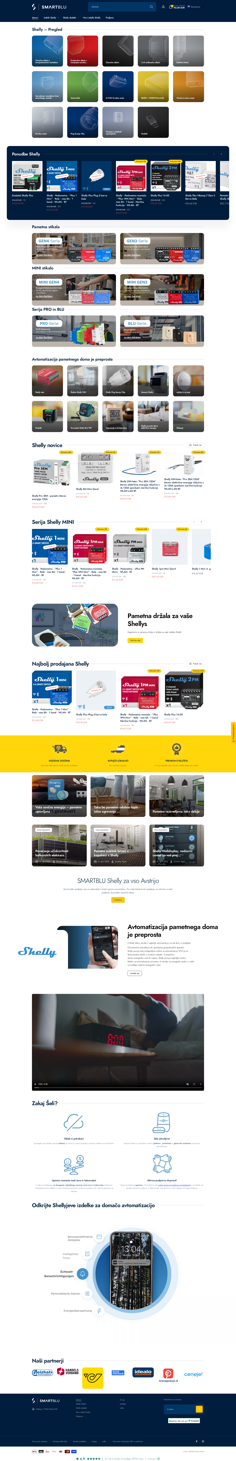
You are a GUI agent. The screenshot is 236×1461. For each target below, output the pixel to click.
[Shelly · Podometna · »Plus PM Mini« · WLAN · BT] (130, 560)
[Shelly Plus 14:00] (166, 186)
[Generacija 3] (162, 248)
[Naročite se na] (199, 1409)
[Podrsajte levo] (214, 154)
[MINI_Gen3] (162, 290)
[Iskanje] (151, 7)
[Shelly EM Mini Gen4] (96, 480)
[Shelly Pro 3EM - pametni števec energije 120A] (52, 487)
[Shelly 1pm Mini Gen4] (170, 560)
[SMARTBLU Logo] (45, 1402)
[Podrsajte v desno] (221, 154)
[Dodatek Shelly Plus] (27, 186)
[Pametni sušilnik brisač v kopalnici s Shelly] (118, 845)
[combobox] (122, 7)
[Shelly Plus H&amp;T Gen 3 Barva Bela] (201, 186)
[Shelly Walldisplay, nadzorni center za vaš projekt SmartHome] (176, 845)
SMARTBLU (191, 1452)
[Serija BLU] (162, 331)
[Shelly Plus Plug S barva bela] (97, 186)
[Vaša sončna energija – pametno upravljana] (59, 796)
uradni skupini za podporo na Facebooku (174, 1185)
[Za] (74, 331)
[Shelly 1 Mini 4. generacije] (210, 560)
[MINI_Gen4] (74, 290)
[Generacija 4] (74, 248)
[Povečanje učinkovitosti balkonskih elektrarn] (59, 845)
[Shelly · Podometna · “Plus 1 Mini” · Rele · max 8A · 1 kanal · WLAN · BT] (62, 186)
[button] (177, 7)
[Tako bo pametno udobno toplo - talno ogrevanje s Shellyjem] (118, 796)
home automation (43, 830)
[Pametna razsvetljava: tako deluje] (176, 796)
